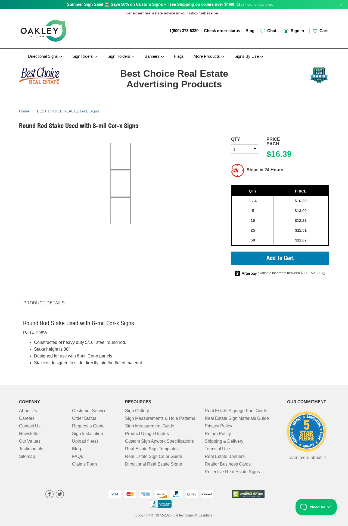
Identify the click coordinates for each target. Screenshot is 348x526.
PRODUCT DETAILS (44, 303)
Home (24, 111)
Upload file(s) (85, 441)
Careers (27, 418)
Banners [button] (153, 56)
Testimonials (31, 449)
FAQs (77, 456)
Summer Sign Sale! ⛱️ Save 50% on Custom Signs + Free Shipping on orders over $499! (150, 4)
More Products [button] (207, 56)
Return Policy (218, 433)
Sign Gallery (137, 410)
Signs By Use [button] (247, 56)
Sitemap (27, 456)
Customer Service (89, 410)
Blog (250, 30)
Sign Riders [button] (83, 56)
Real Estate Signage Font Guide (236, 410)
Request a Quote (88, 426)
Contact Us (30, 426)
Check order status (222, 30)
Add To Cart (280, 259)
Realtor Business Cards (228, 464)
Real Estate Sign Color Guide (153, 456)
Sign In (297, 30)
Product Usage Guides (147, 433)
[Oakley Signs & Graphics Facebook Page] (49, 495)
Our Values (30, 441)
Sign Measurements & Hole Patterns (160, 418)
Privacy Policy (218, 426)
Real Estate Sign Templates (152, 449)
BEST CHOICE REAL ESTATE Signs (68, 111)
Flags (179, 56)
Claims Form (84, 464)
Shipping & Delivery (224, 441)
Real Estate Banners (225, 456)
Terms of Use (217, 449)
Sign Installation (87, 433)
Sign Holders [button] (119, 56)
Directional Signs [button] (43, 56)
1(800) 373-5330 (183, 30)
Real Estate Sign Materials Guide (237, 418)
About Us (28, 410)
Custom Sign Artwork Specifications (159, 441)
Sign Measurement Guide (149, 426)
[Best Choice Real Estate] (55, 74)
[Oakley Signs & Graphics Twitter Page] (59, 495)
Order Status (84, 418)
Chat (271, 30)
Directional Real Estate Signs (153, 464)
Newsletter (29, 433)
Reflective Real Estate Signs (232, 471)
